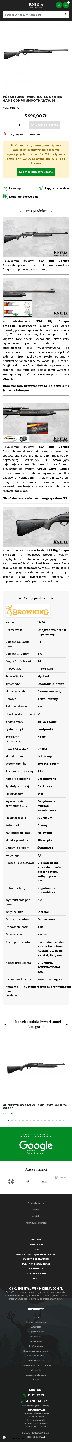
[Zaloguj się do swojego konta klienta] (59, 5)
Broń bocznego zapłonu (36, 1351)
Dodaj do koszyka (46, 125)
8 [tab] (34, 1121)
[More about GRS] (11, 1181)
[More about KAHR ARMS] (61, 1181)
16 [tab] (64, 1121)
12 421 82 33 (36, 1395)
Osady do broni (36, 1360)
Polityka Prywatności (36, 1263)
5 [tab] (23, 1121)
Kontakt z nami (36, 1273)
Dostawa (36, 1239)
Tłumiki (36, 1317)
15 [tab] (60, 1121)
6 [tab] (27, 1121)
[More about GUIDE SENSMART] (28, 1181)
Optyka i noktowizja (36, 1322)
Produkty (36, 1309)
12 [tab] (49, 1121)
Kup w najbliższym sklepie (36, 172)
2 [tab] (12, 1121)
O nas (36, 1249)
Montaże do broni (36, 1355)
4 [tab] (19, 1121)
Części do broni (36, 1331)
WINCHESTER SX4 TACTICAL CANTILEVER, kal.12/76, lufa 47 (35, 1106)
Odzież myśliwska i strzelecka (36, 1365)
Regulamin (36, 1244)
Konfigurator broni (36, 1222)
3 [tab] (16, 1121)
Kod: (6, 107)
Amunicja (36, 1326)
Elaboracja (36, 1336)
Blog (36, 1278)
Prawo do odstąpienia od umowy (36, 1254)
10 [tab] (41, 1121)
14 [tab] (56, 1121)
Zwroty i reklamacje (36, 1259)
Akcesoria (36, 1370)
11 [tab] (45, 1121)
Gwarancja (36, 1268)
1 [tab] (8, 1121)
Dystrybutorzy (36, 1203)
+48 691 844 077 (36, 1401)
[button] (21, 196)
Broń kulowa (36, 1341)
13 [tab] (52, 1121)
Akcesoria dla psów (36, 1375)
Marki (36, 1209)
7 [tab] (30, 1121)
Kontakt (36, 1216)
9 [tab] (38, 1121)
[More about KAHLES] (44, 1177)
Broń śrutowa (36, 1346)
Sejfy (36, 1379)
